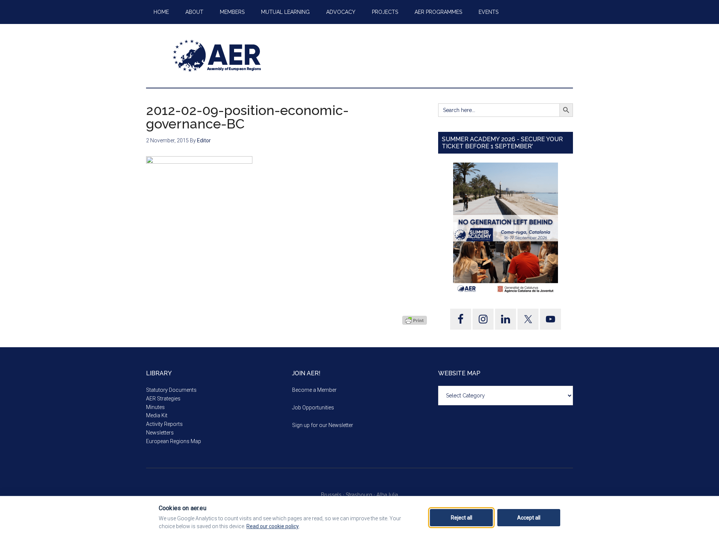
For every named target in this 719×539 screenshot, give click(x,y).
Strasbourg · (361, 495)
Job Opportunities (313, 408)
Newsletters (160, 433)
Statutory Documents (171, 390)
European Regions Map (173, 441)
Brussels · (333, 495)
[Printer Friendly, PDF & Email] (414, 320)
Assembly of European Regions (217, 56)
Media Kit (156, 415)
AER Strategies (163, 399)
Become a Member (314, 390)
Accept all (528, 518)
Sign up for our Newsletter (322, 425)
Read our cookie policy (272, 526)
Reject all (461, 518)
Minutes (155, 407)
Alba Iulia (387, 495)
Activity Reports (164, 424)
